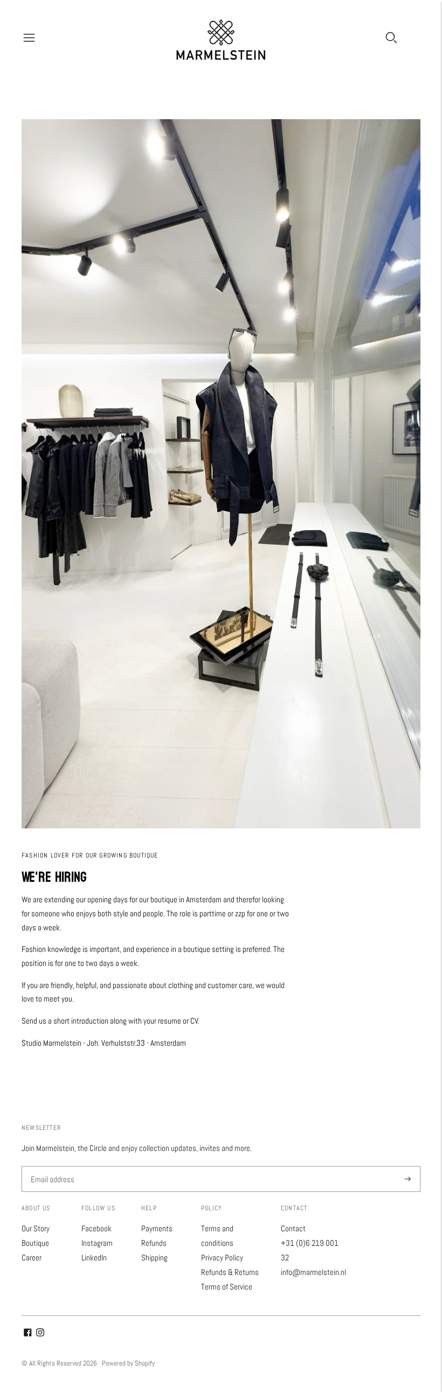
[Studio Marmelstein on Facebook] (28, 1333)
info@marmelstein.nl (313, 1272)
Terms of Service (226, 1286)
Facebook (96, 1228)
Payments (156, 1228)
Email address (51, 1166)
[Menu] (29, 38)
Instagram (97, 1243)
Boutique (35, 1243)
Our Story (36, 1228)
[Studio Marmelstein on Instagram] (40, 1333)
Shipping (154, 1257)
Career (32, 1257)
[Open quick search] (391, 38)
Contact (293, 1228)
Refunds (154, 1243)
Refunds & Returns (230, 1272)
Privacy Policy (222, 1257)
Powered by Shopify (128, 1363)
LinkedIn (94, 1257)
